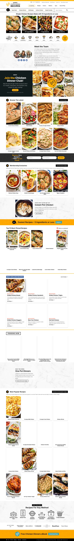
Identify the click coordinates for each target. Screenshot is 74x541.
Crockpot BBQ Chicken (29, 419)
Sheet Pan (23, 517)
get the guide (38, 213)
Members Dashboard (45, 2)
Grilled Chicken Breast (13, 295)
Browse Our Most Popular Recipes (60, 391)
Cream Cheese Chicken (13, 125)
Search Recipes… (59, 10)
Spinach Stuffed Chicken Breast (60, 497)
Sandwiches (23, 40)
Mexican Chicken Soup (13, 193)
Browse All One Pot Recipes (22, 380)
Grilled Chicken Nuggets (14, 320)
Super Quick (14, 10)
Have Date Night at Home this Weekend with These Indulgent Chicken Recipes (45, 360)
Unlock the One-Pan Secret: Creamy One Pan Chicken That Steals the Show (61, 360)
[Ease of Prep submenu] (65, 5)
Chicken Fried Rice (45, 444)
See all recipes (64, 276)
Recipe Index (13, 32)
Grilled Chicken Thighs (55, 295)
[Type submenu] (57, 5)
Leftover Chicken (39, 10)
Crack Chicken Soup (24, 248)
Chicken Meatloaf (49, 248)
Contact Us (58, 2)
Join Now (61, 157)
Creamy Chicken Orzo (45, 496)
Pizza (44, 40)
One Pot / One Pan (13, 518)
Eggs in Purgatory (60, 193)
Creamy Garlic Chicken (13, 471)
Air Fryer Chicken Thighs (29, 496)
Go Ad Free (31, 5)
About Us (19, 539)
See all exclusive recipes (62, 165)
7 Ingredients (45, 32)
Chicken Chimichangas (29, 193)
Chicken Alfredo (60, 419)
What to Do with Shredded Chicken (24, 270)
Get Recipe (10, 301)
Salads (30, 40)
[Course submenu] (46, 5)
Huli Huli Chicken (54, 320)
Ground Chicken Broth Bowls (29, 151)
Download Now (53, 534)
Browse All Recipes (64, 38)
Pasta (58, 40)
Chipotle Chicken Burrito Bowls (62, 249)
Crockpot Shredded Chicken (29, 444)
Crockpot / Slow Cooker (51, 518)
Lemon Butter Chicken (49, 269)
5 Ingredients (60, 32)
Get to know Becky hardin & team (42, 64)
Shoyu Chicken (60, 125)
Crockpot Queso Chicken (45, 151)
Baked (37, 40)
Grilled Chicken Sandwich (35, 295)
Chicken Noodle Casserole (13, 419)
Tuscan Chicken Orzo (37, 248)
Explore (59, 222)
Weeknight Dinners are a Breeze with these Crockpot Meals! (29, 360)
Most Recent (52, 2)
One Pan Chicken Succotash (61, 151)
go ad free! (15, 90)
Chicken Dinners (22, 10)
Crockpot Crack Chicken (12, 269)
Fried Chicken (60, 517)
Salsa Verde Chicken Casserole (12, 249)
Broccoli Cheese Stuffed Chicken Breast (60, 445)
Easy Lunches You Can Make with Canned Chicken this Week (13, 360)
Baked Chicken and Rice (60, 471)
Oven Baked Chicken (41, 518)
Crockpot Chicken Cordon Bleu (13, 152)
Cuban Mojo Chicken (62, 269)
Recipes (15, 539)
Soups (16, 40)
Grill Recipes (31, 10)
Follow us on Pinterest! (63, 228)
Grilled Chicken (32, 518)
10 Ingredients (29, 32)
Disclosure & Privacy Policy (51, 539)
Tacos (51, 40)
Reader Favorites (48, 10)
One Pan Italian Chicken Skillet (45, 194)
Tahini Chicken (29, 125)
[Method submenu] (52, 5)
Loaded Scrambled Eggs (37, 269)
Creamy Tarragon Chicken (44, 125)
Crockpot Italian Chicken (45, 471)
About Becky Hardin (64, 2)
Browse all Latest (63, 100)
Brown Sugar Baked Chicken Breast (13, 497)
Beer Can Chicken (33, 320)
